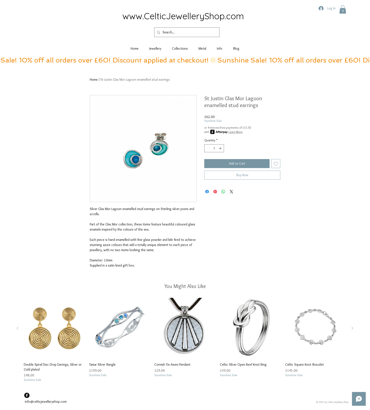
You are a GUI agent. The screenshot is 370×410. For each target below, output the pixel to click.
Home (94, 80)
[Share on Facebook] (207, 191)
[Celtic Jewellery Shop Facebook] (27, 395)
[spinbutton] (214, 148)
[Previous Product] (17, 328)
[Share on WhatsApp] (223, 191)
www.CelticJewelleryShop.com (183, 15)
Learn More (235, 132)
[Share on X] (231, 191)
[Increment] (220, 148)
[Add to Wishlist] (275, 163)
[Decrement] (207, 148)
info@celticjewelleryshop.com (46, 402)
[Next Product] (352, 328)
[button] (342, 9)
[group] (185, 340)
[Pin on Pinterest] (215, 191)
